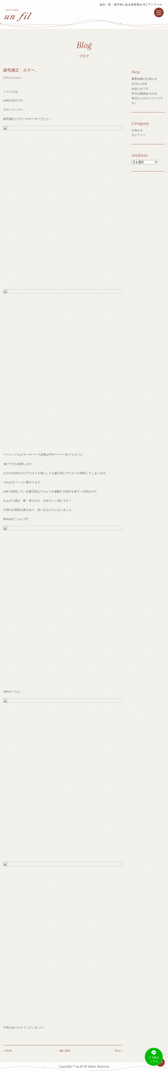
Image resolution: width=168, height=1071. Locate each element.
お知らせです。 (141, 88)
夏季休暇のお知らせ (144, 78)
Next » (118, 1050)
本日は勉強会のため (144, 93)
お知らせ (137, 130)
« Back (7, 1050)
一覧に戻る (63, 1050)
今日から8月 (139, 83)
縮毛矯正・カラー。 (21, 70)
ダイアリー (138, 135)
